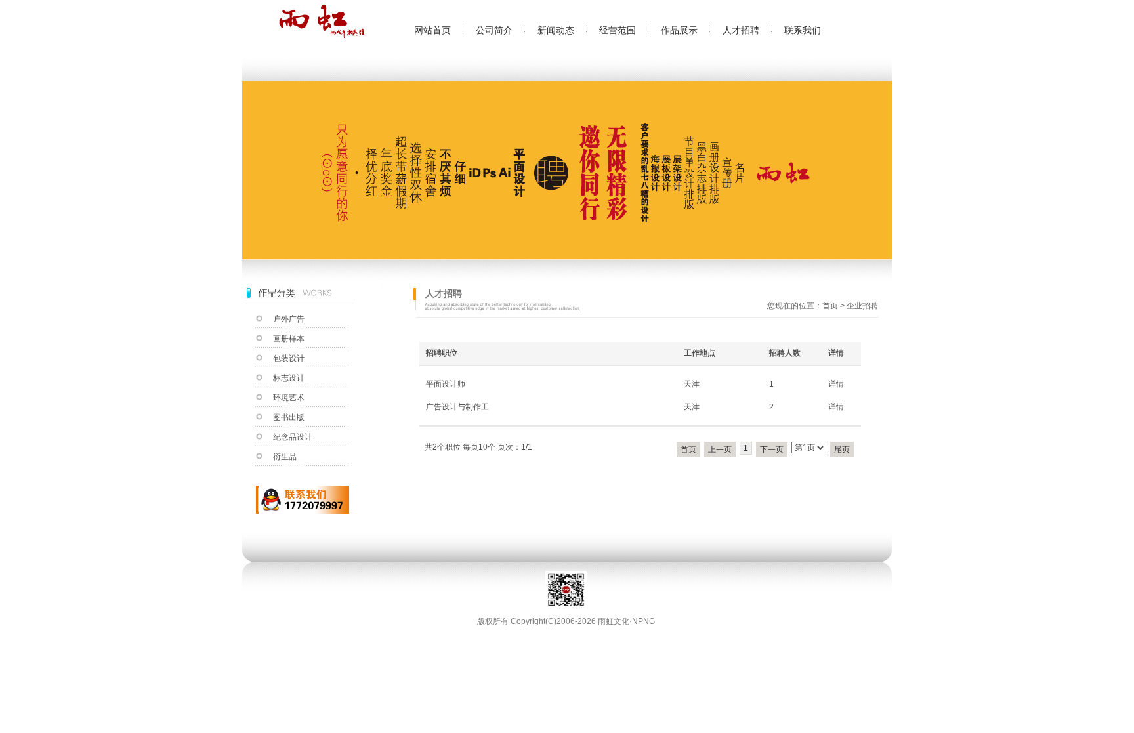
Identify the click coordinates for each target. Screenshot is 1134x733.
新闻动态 (555, 30)
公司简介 (494, 30)
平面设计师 (445, 383)
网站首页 (432, 30)
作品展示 (679, 30)
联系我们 (802, 30)
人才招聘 (741, 30)
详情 (836, 383)
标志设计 (288, 378)
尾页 (842, 449)
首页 (830, 305)
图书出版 (288, 417)
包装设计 (288, 358)
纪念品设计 (292, 437)
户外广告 (288, 319)
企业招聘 (862, 305)
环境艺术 (288, 397)
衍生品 (285, 456)
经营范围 (617, 30)
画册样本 (288, 338)
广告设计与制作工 (457, 406)
